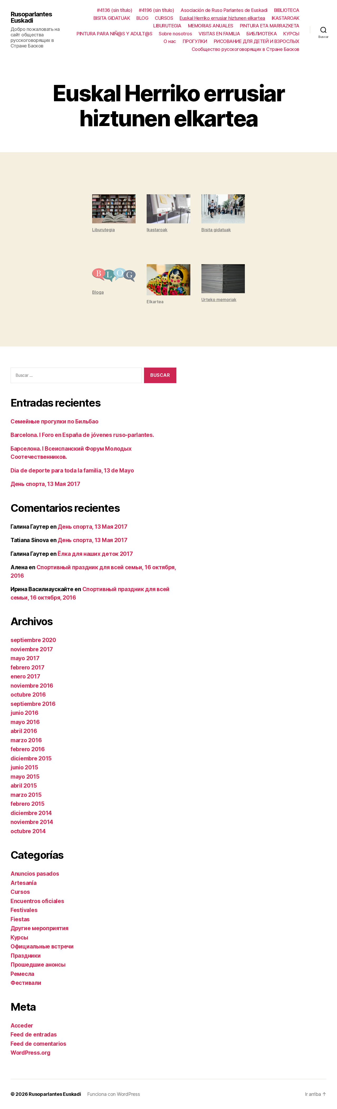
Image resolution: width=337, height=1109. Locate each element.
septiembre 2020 (33, 640)
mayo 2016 (25, 722)
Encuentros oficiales (37, 901)
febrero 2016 (28, 749)
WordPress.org (31, 1052)
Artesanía (24, 883)
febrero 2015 (27, 804)
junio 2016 (24, 713)
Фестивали (26, 983)
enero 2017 (25, 676)
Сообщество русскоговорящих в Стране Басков (245, 49)
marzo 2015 (26, 795)
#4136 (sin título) (114, 10)
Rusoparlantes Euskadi (31, 17)
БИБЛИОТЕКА (261, 33)
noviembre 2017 (32, 649)
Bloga (98, 292)
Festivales (24, 910)
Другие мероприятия (39, 928)
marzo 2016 (26, 740)
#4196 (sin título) (156, 10)
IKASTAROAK (285, 18)
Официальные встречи (42, 946)
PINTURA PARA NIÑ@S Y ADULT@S (114, 33)
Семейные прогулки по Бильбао (54, 421)
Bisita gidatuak (216, 229)
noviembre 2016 (32, 685)
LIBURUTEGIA (167, 25)
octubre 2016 (28, 694)
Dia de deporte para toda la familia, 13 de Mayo (72, 470)
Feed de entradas (34, 1034)
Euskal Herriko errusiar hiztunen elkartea (222, 18)
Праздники (26, 955)
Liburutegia (103, 229)
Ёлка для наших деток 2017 (95, 554)
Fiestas (20, 919)
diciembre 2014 (31, 813)
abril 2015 (24, 785)
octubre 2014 (28, 831)
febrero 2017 (27, 667)
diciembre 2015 (31, 758)
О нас (169, 41)
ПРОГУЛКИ (194, 41)
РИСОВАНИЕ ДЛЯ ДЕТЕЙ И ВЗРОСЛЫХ (256, 41)
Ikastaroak (157, 229)
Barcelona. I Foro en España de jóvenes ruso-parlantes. (82, 435)
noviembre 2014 (32, 822)
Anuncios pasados (35, 873)
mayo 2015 (25, 776)
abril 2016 (24, 731)
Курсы (19, 937)
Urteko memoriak (218, 299)
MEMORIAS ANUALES (210, 25)
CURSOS (164, 18)
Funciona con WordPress (113, 1094)
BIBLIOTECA (286, 10)
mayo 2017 (25, 658)
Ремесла (22, 974)
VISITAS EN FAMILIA (219, 33)
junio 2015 (24, 767)
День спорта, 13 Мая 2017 (45, 484)
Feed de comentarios (38, 1043)
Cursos (20, 892)
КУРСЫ (291, 33)
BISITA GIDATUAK (111, 18)
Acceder (22, 1025)
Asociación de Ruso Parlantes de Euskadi (224, 10)
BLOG (142, 18)
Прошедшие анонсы (38, 964)
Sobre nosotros (175, 33)
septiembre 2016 (33, 704)
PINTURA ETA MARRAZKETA (269, 25)
